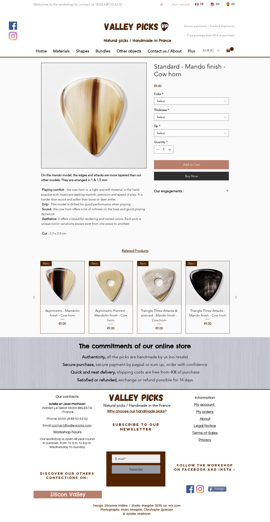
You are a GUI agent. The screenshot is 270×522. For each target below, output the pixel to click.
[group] (135, 297)
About (205, 419)
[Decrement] (157, 149)
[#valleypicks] (200, 489)
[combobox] (191, 101)
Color (158, 94)
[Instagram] (13, 36)
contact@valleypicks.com (71, 425)
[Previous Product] (34, 297)
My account (204, 405)
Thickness (161, 110)
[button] (211, 50)
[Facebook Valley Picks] (190, 489)
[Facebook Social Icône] (13, 26)
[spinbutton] (163, 149)
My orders (204, 412)
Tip (157, 126)
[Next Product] (235, 297)
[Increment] (170, 149)
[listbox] (211, 50)
